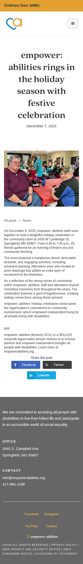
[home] (14, 23)
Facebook (31, 514)
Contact (51, 526)
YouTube (31, 526)
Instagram (52, 514)
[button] (73, 23)
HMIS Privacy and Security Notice (31, 549)
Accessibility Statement (56, 553)
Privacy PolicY (64, 545)
